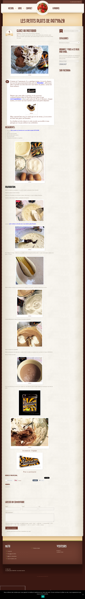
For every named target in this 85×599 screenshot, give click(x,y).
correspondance (16, 99)
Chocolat (23, 35)
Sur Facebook (64, 70)
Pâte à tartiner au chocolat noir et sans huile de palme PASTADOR (25, 130)
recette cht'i (42, 36)
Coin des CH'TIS (24, 33)
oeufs (50, 35)
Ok (43, 596)
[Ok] (83, 594)
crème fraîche (38, 35)
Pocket (19, 480)
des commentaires (12, 556)
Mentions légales (36, 548)
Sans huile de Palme (49, 36)
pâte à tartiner (27, 36)
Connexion (10, 551)
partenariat (19, 36)
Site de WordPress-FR (12, 558)
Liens (20, 8)
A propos (56, 8)
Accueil (11, 8)
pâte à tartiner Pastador (35, 36)
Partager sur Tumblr (35, 480)
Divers (33, 33)
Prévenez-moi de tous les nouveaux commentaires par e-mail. (19, 531)
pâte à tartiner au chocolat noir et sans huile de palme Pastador (22, 224)
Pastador (23, 36)
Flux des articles (12, 553)
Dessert (30, 33)
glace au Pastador (44, 35)
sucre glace (19, 38)
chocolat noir (28, 35)
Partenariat (37, 33)
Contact (29, 8)
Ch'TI (20, 35)
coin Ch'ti (33, 35)
